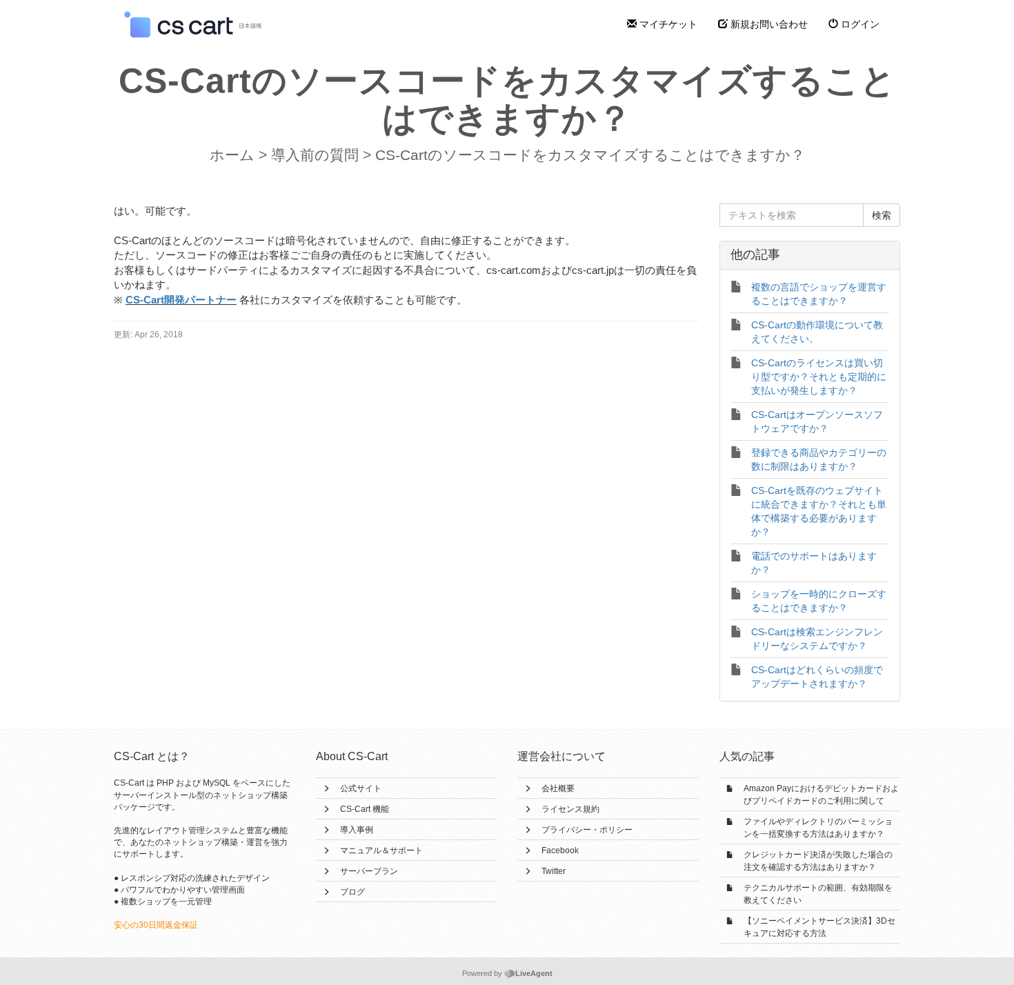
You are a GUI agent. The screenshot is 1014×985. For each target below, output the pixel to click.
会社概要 (558, 788)
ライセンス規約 (570, 809)
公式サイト (360, 788)
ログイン (858, 24)
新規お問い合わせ (768, 24)
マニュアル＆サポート (381, 850)
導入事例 (356, 830)
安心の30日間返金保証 (156, 925)
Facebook (560, 850)
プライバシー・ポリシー (587, 830)
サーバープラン (369, 871)
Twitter (553, 871)
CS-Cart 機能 (364, 809)
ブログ (352, 892)
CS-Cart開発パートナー (181, 300)
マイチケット (667, 24)
